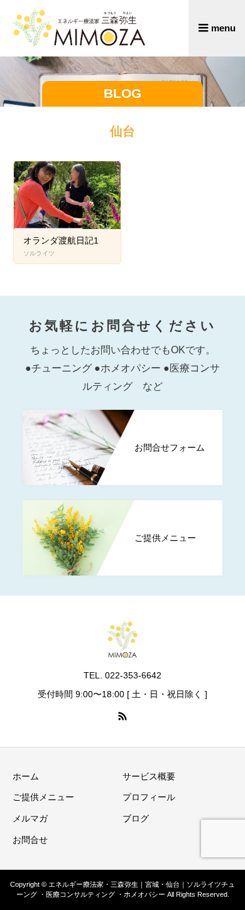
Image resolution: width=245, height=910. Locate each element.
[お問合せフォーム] (122, 418)
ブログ (135, 818)
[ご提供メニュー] (122, 508)
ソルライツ (39, 253)
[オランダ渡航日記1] (67, 194)
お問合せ (30, 840)
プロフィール (148, 797)
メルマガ (30, 818)
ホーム (26, 776)
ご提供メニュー (43, 797)
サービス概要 (148, 776)
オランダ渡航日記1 (61, 240)
